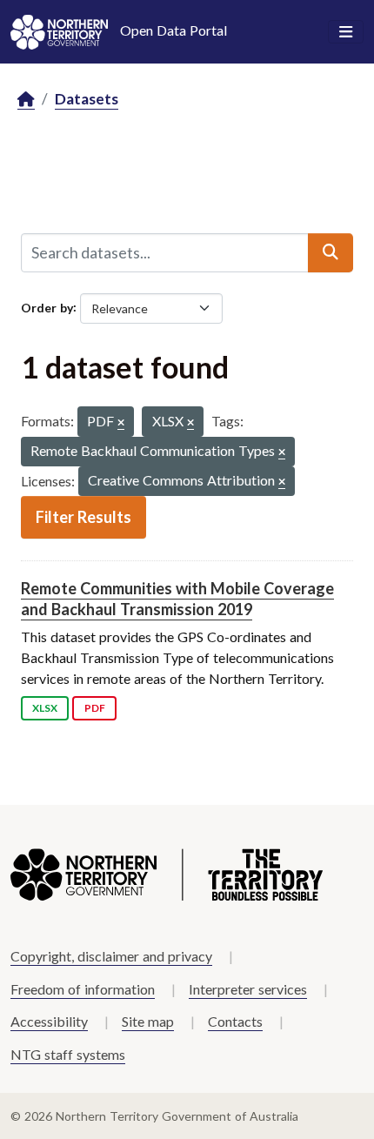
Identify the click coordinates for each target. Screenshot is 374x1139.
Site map (148, 1021)
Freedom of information (82, 989)
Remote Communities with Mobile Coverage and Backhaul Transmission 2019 (177, 598)
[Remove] (120, 423)
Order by (47, 306)
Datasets (86, 99)
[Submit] (330, 252)
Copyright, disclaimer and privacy (111, 956)
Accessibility (49, 1021)
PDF (94, 707)
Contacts (235, 1021)
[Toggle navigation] (346, 32)
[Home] (26, 100)
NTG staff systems (67, 1054)
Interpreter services (248, 989)
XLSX (44, 707)
